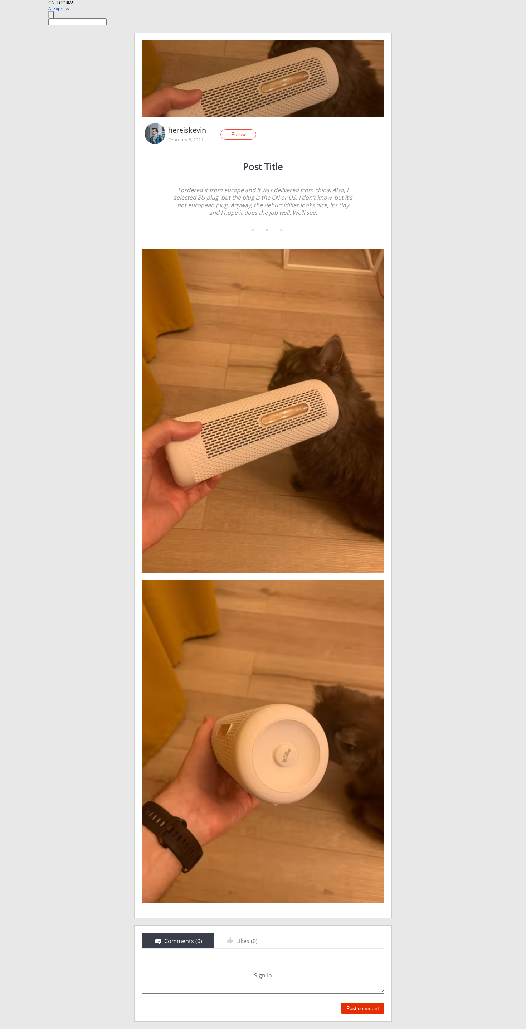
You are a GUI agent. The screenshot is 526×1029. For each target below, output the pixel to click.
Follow (238, 134)
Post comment (362, 1008)
